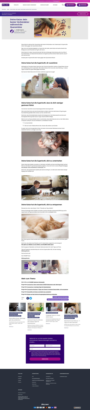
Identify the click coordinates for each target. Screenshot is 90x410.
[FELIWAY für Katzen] (5, 5)
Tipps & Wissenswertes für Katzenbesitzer (58, 299)
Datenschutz (34, 384)
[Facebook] (27, 298)
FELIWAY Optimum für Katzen (60, 297)
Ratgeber (55, 4)
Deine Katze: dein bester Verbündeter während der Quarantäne (23, 9)
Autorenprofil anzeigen (19, 32)
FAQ (32, 376)
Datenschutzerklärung (42, 355)
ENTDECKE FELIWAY (44, 4)
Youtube (19, 380)
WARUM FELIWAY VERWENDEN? (29, 4)
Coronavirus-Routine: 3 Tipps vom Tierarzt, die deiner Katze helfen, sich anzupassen (47, 289)
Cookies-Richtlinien (35, 386)
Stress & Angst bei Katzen (33, 317)
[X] (30, 298)
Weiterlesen (11, 326)
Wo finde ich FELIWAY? (50, 378)
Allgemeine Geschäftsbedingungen (38, 380)
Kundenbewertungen (63, 376)
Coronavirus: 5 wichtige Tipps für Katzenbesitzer (39, 287)
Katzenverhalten (13, 314)
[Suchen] (63, 5)
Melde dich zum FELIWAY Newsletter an (50, 381)
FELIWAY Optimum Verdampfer (37, 282)
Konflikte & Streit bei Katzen (71, 316)
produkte (16, 4)
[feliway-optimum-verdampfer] (45, 267)
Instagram (20, 376)
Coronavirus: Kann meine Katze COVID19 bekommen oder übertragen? (44, 284)
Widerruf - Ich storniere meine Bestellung (51, 384)
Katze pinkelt (31, 315)
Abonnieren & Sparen (21, 392)
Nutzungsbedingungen (36, 378)
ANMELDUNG (83, 14)
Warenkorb (83, 4)
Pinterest (19, 382)
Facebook (19, 378)
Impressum (34, 382)
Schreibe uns (48, 376)
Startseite (4, 9)
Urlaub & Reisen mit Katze (15, 315)
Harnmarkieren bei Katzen (33, 314)
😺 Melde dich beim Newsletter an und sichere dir (45, 1)
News (8, 9)
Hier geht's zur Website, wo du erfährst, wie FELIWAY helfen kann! (37, 244)
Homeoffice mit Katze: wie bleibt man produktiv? (39, 292)
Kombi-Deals (20, 394)
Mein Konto (71, 4)
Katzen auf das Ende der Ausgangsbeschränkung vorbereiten (42, 294)
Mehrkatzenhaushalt (69, 318)
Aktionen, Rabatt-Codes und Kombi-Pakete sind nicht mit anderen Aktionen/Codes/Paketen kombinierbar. (24, 398)
